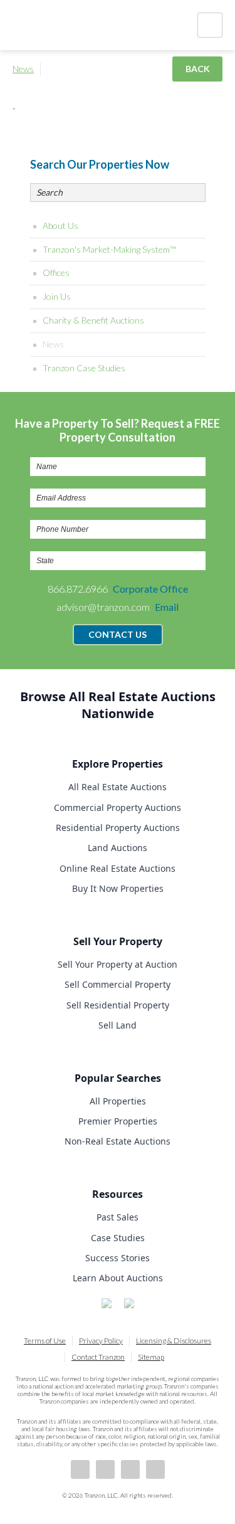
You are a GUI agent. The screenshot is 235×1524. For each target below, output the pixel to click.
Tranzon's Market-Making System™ (109, 249)
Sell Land (117, 1025)
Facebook (80, 1469)
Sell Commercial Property (117, 984)
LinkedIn (105, 1469)
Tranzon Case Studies (84, 367)
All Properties (118, 1101)
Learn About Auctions (118, 1278)
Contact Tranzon (98, 1357)
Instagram (155, 1469)
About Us (60, 225)
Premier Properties (117, 1121)
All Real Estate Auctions (117, 787)
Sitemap (151, 1357)
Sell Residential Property (117, 1005)
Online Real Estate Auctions (117, 868)
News (23, 68)
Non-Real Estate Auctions (117, 1141)
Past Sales (117, 1217)
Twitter (130, 1469)
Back (197, 68)
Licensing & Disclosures (173, 1340)
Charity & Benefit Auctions (93, 320)
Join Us (57, 296)
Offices (56, 272)
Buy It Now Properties (118, 888)
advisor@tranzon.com (117, 607)
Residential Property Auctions (118, 827)
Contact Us (117, 634)
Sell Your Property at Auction (117, 964)
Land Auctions (117, 848)
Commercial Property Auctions (117, 807)
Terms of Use (45, 1340)
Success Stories (117, 1258)
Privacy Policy (101, 1340)
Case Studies (118, 1238)
